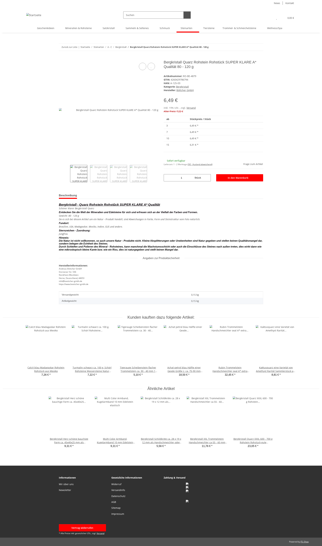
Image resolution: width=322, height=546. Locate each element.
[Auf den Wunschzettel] (151, 66)
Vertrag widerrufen (82, 527)
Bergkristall (182, 86)
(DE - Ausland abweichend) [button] (199, 164)
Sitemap (116, 507)
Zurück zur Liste (69, 46)
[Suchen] (187, 15)
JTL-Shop (305, 541)
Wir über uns (66, 484)
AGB (113, 502)
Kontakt (289, 3)
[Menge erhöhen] (207, 177)
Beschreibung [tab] (68, 195)
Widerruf (116, 484)
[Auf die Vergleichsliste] (142, 66)
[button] (269, 18)
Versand (191, 107)
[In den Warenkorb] (61, 58)
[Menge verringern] (167, 177)
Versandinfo (118, 490)
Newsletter (65, 490)
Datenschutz (118, 496)
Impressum (117, 513)
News (277, 3)
